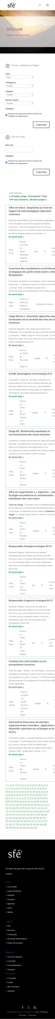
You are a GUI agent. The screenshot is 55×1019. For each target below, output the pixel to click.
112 (48, 805)
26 (17, 788)
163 (7, 821)
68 (45, 795)
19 (42, 785)
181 (27, 824)
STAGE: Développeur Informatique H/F (30, 373)
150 (45, 814)
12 (25, 785)
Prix (8, 926)
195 (35, 827)
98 (43, 801)
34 (38, 788)
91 (24, 801)
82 (41, 798)
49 (37, 791)
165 (14, 821)
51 (42, 791)
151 (7, 818)
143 (20, 814)
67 (43, 795)
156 (23, 818)
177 (13, 824)
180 (24, 824)
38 (7, 791)
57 (15, 795)
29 (25, 788)
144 (24, 814)
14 (30, 785)
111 (45, 805)
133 (30, 811)
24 (12, 788)
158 (30, 818)
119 (25, 808)
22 (7, 788)
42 (17, 791)
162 (44, 818)
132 (27, 811)
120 (29, 808)
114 (10, 808)
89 (18, 801)
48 (34, 791)
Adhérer (11, 895)
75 (22, 798)
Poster (10, 982)
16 (35, 785)
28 (22, 788)
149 (42, 814)
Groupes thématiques (17, 939)
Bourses (11, 930)
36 (43, 788)
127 (10, 811)
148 (38, 814)
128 (13, 811)
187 (7, 827)
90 (21, 801)
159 (33, 818)
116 (16, 808)
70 (10, 798)
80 (36, 798)
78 (30, 798)
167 (21, 821)
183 (34, 824)
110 (42, 805)
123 (39, 808)
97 (41, 801)
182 (31, 824)
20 (44, 785)
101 (10, 805)
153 (13, 818)
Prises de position (15, 943)
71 (12, 798)
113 (7, 808)
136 (40, 811)
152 (10, 818)
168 (25, 821)
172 (39, 821)
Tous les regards (14, 957)
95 (35, 801)
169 (29, 821)
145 (27, 814)
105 (24, 805)
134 (34, 811)
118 (22, 808)
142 (17, 814)
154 (16, 818)
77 (28, 798)
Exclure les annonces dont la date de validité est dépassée (25, 115)
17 (37, 785)
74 (20, 798)
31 (30, 788)
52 (44, 791)
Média (10, 912)
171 (36, 821)
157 (27, 818)
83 (44, 798)
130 (20, 811)
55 (9, 795)
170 (32, 821)
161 (41, 818)
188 (10, 827)
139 (7, 814)
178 (17, 824)
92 (26, 801)
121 (32, 808)
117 (19, 808)
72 (15, 798)
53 (47, 791)
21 (47, 785)
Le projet (11, 961)
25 (14, 788)
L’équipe (11, 969)
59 (20, 795)
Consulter (11, 978)
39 (9, 791)
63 (31, 795)
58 (17, 795)
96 (37, 801)
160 (37, 818)
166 (18, 821)
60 (23, 795)
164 (10, 821)
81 (38, 798)
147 (35, 814)
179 (20, 824)
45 (25, 791)
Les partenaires (14, 965)
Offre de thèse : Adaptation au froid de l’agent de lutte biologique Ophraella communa (30, 210)
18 (39, 785)
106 (27, 805)
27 (20, 788)
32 (33, 788)
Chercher (41, 124)
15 (32, 785)
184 (38, 824)
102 (13, 805)
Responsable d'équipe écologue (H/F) (30, 546)
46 (28, 791)
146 (31, 814)
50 (39, 791)
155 (20, 818)
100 (7, 805)
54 (7, 795)
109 (38, 805)
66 (39, 795)
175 (7, 824)
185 (41, 824)
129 (17, 811)
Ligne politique (14, 891)
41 (15, 791)
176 (10, 824)
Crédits (9, 874)
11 (23, 785)
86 (9, 801)
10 (21, 785)
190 (17, 827)
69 (7, 798)
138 (47, 811)
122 (35, 808)
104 (20, 805)
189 (14, 827)
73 (17, 798)
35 (41, 788)
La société (12, 887)
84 (46, 798)
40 (12, 791)
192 (24, 827)
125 (45, 808)
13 (27, 785)
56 (12, 795)
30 (28, 788)
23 (9, 788)
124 (42, 808)
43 (20, 791)
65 (37, 795)
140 (10, 814)
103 (17, 805)
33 (35, 788)
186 (45, 824)
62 (28, 795)
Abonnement (13, 987)
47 (31, 791)
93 (29, 801)
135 (37, 811)
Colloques (12, 934)
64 (34, 795)
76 (25, 798)
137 (44, 811)
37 (46, 788)
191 (21, 827)
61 (26, 795)
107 (31, 805)
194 (32, 827)
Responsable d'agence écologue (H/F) (30, 600)
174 (46, 821)
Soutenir (11, 899)
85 (7, 801)
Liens (9, 908)
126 (7, 811)
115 (13, 808)
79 (33, 798)
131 (24, 811)
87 (12, 801)
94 (32, 801)
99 (46, 801)
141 (14, 814)
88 (15, 801)
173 (42, 821)
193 (28, 827)
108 (34, 805)
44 (23, 791)
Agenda (11, 904)
